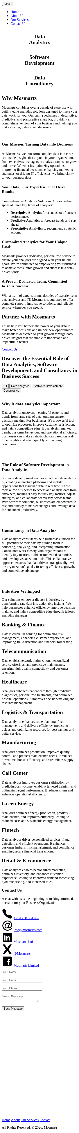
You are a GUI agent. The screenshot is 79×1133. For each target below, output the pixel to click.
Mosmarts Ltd (23, 942)
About (15, 1120)
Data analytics (20, 386)
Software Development (48, 386)
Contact (45, 1120)
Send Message (13, 1008)
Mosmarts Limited (26, 965)
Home (15, 12)
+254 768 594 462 (26, 918)
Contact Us (18, 23)
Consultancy (11, 390)
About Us (17, 16)
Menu (7, 4)
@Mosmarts (22, 953)
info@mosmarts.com (28, 930)
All (5, 386)
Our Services (20, 20)
